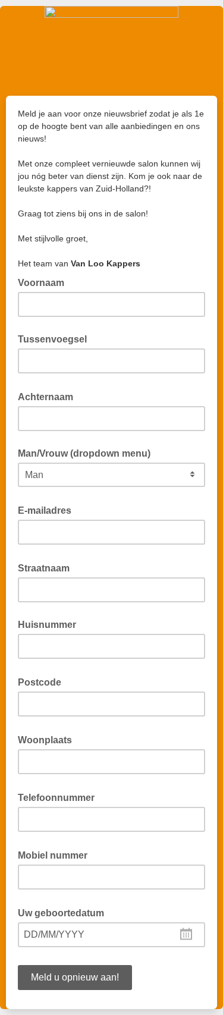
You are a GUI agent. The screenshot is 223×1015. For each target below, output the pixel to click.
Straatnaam (47, 567)
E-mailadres (48, 509)
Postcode (43, 681)
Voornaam (44, 281)
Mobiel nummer (56, 854)
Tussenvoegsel (52, 339)
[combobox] (111, 934)
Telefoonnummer (60, 796)
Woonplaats (48, 739)
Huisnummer (47, 625)
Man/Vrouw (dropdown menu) (84, 453)
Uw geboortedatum (64, 912)
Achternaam (49, 396)
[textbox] (111, 934)
